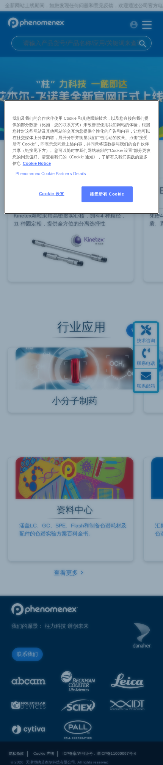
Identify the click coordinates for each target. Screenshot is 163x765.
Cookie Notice (37, 163)
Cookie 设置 (51, 193)
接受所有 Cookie (107, 194)
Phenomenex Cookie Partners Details (51, 173)
